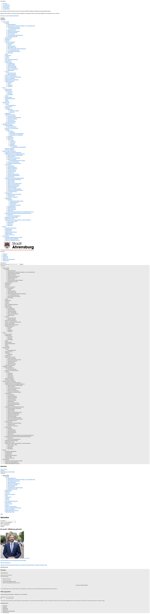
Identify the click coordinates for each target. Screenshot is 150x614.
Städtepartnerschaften (9, 81)
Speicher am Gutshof (12, 159)
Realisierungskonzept (12, 167)
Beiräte (6, 96)
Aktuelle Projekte (11, 182)
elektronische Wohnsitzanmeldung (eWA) (13, 237)
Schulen (7, 104)
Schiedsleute (10, 52)
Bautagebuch (10, 225)
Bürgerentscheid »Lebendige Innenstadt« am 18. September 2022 (21, 25)
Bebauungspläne (11, 180)
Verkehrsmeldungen (12, 29)
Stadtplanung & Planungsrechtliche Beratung (14, 178)
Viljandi (9, 83)
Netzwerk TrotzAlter (12, 74)
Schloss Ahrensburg (12, 116)
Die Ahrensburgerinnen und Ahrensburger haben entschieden (13, 560)
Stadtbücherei (8, 113)
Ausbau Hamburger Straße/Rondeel (15, 155)
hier (103, 600)
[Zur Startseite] (17, 250)
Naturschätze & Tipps (9, 218)
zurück (6, 567)
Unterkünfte (10, 136)
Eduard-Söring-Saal (12, 121)
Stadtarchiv (7, 108)
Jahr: (1, 525)
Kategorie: (2, 522)
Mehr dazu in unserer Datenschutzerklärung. (9, 15)
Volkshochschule (8, 106)
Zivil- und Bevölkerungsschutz (11, 59)
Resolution (10, 93)
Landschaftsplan (11, 166)
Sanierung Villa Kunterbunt (13, 162)
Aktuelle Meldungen (12, 24)
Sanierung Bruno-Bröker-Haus (14, 158)
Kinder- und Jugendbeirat (13, 69)
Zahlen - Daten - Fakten (12, 221)
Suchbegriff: (3, 520)
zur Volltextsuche (6, 8)
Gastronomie (10, 131)
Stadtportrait (10, 109)
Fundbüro (9, 44)
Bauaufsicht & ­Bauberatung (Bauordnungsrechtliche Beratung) (18, 213)
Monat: (1, 523)
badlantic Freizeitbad (9, 148)
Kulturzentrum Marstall (12, 118)
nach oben (2, 567)
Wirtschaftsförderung (9, 125)
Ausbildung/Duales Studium (11, 232)
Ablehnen (2, 18)
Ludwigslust (10, 85)
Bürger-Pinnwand (11, 34)
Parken (6, 54)
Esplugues (10, 82)
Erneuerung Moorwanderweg (14, 175)
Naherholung (10, 139)
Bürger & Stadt (6, 21)
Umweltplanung (8, 164)
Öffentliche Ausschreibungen (14, 31)
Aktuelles (7, 23)
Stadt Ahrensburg (4, 573)
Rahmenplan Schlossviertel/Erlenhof (15, 190)
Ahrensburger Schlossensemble (14, 117)
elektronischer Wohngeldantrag (11, 238)
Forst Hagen (12, 143)
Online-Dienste (6, 236)
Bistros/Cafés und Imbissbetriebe (17, 133)
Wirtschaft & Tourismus (7, 124)
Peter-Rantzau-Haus (12, 73)
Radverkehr (10, 199)
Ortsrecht (7, 101)
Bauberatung (10, 214)
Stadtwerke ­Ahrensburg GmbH (11, 217)
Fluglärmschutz (11, 172)
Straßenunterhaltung (12, 209)
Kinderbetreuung (11, 63)
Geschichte (12, 112)
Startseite (5, 255)
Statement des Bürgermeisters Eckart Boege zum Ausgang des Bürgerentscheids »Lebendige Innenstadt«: (23, 565)
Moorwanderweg (13, 145)
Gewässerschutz (11, 176)
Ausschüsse (10, 91)
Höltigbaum (12, 144)
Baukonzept (10, 224)
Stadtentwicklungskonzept (13, 186)
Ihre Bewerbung (8, 230)
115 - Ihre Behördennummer (13, 50)
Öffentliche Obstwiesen (12, 168)
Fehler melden (6, 260)
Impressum (5, 254)
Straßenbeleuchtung (12, 207)
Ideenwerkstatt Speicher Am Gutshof (17, 160)
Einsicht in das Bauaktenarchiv (14, 215)
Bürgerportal (7, 39)
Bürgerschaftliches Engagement (11, 79)
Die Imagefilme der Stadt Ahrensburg (15, 35)
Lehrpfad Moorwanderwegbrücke (19, 147)
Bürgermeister (10, 43)
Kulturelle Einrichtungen (10, 114)
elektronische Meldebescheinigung (12, 240)
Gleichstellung (8, 60)
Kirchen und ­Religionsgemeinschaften (13, 77)
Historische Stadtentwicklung (14, 184)
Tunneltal (12, 140)
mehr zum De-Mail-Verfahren (82, 585)
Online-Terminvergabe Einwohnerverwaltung (17, 48)
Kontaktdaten (10, 94)
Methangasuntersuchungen (13, 174)
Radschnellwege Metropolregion (16, 201)
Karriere (4, 226)
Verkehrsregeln (13, 203)
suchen (2, 526)
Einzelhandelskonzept (12, 191)
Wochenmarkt (8, 55)
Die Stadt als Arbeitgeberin (10, 228)
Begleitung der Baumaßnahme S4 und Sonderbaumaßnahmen (21, 211)
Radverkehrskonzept (14, 202)
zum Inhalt (5, 3)
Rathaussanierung (11, 156)
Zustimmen (3, 19)
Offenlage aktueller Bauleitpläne (14, 179)
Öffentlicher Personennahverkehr (14, 194)
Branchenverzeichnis (12, 127)
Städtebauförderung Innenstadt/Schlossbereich (15, 153)
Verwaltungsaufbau (12, 46)
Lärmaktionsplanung (12, 170)
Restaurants (12, 132)
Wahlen (6, 100)
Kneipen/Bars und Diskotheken (16, 135)
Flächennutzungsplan (12, 187)
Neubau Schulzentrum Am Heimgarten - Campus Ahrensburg (18, 220)
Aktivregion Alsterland (9, 149)
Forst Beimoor (13, 141)
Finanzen (7, 58)
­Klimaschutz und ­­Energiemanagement (13, 152)
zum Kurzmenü (6, 7)
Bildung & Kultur (6, 102)
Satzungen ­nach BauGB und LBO (15, 183)
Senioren (7, 71)
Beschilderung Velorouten (15, 205)
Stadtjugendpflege (11, 65)
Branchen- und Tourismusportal (11, 128)
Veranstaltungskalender (12, 32)
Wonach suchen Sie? (4, 264)
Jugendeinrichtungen (12, 66)
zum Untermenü (6, 6)
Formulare (7, 40)
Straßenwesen (8, 198)
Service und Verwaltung (10, 42)
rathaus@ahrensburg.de (9, 581)
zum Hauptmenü (6, 4)
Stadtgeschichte (8, 38)
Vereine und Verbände (9, 78)
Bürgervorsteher (8, 89)
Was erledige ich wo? (12, 47)
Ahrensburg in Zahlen (14, 110)
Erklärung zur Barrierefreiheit (9, 259)
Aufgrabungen (10, 210)
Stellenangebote (8, 229)
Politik (4, 87)
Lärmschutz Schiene (12, 171)
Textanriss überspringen (5, 562)
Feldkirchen (10, 86)
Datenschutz (5, 258)
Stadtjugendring (11, 70)
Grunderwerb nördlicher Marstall (14, 163)
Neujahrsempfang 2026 (12, 36)
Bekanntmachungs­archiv (15, 28)
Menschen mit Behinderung (11, 75)
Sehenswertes (10, 137)
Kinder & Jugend (8, 62)
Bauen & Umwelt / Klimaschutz (9, 151)
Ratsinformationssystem (10, 98)
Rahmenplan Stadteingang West (14, 189)
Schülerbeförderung (12, 105)
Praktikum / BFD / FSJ (9, 234)
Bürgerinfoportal (8, 97)
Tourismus (7, 129)
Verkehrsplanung (8, 193)
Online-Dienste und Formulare (14, 51)
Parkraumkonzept (11, 195)
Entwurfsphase (11, 222)
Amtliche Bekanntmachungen (14, 27)
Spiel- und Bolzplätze (12, 67)
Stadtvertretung (8, 90)
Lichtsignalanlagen (11, 206)
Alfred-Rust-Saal (11, 120)
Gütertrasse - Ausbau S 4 (13, 197)
